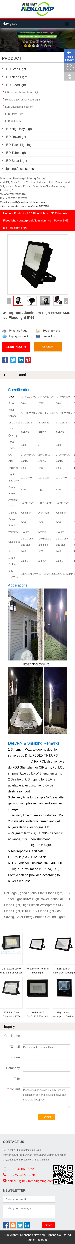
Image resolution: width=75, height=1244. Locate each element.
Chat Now (47, 346)
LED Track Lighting (18, 145)
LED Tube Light (15, 153)
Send (46, 1117)
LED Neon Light (15, 77)
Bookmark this (51, 330)
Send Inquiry (16, 346)
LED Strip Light (15, 69)
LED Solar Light (15, 160)
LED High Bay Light (18, 129)
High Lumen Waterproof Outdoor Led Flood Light (63, 1016)
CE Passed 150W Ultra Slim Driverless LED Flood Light (11, 972)
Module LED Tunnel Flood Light (22, 99)
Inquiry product (18, 336)
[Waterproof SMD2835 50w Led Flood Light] (37, 979)
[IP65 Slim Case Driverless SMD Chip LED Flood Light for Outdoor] (11, 979)
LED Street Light (14, 114)
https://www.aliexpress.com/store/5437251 (24, 206)
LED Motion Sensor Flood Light (22, 92)
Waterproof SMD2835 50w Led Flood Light (37, 1016)
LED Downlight (15, 137)
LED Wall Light (13, 121)
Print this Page (18, 330)
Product (19, 213)
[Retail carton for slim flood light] (37, 935)
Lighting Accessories (19, 168)
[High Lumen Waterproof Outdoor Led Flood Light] (64, 979)
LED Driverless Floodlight (19, 106)
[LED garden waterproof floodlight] (64, 935)
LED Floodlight (15, 85)
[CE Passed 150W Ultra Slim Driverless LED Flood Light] (11, 935)
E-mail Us (48, 336)
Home (7, 213)
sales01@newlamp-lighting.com (26, 202)
